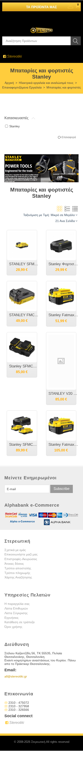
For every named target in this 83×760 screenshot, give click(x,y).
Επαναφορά (69, 137)
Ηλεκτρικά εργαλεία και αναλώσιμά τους (46, 83)
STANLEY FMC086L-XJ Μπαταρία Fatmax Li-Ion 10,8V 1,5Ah (24, 315)
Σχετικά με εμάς (15, 550)
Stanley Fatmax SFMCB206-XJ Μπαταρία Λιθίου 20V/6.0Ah (63, 444)
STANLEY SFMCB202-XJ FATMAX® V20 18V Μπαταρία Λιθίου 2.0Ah (24, 264)
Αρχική (9, 83)
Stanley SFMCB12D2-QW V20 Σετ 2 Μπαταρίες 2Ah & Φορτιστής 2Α (24, 444)
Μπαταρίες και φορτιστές (63, 87)
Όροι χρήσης (13, 626)
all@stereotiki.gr (15, 676)
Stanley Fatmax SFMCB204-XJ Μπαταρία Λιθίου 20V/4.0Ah (63, 315)
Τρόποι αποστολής (17, 568)
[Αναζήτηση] (76, 40)
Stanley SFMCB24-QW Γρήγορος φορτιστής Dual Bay (24, 366)
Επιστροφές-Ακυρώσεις (20, 559)
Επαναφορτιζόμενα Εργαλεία (22, 87)
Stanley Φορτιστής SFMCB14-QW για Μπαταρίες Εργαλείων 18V (63, 264)
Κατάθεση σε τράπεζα (19, 622)
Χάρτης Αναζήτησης (18, 577)
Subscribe (61, 489)
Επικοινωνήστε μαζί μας (21, 554)
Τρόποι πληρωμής (17, 573)
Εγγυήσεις (11, 617)
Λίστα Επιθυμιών (16, 608)
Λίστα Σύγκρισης (16, 613)
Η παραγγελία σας (17, 604)
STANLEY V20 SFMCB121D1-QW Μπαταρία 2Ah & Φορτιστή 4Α (63, 393)
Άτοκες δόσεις (14, 563)
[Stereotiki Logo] (42, 27)
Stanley (14, 126)
